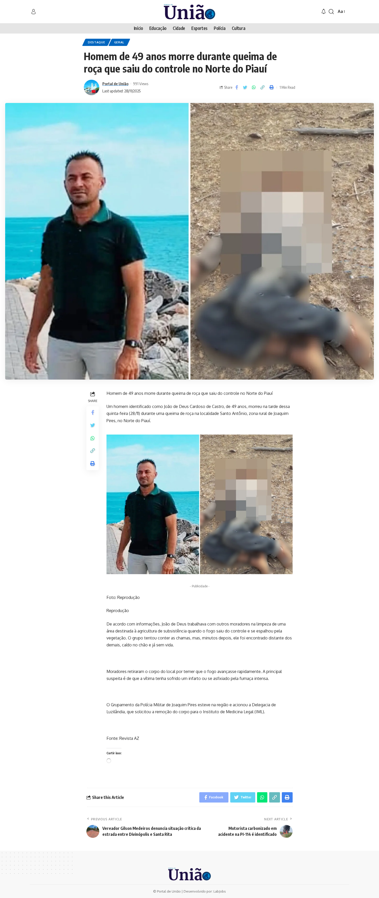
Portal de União (115, 83)
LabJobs (219, 891)
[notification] (323, 11)
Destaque (96, 42)
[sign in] (33, 11)
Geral (119, 42)
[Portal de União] (189, 11)
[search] (331, 11)
